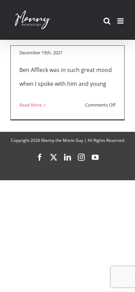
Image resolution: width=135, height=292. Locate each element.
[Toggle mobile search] (107, 21)
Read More (30, 105)
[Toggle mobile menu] (121, 21)
